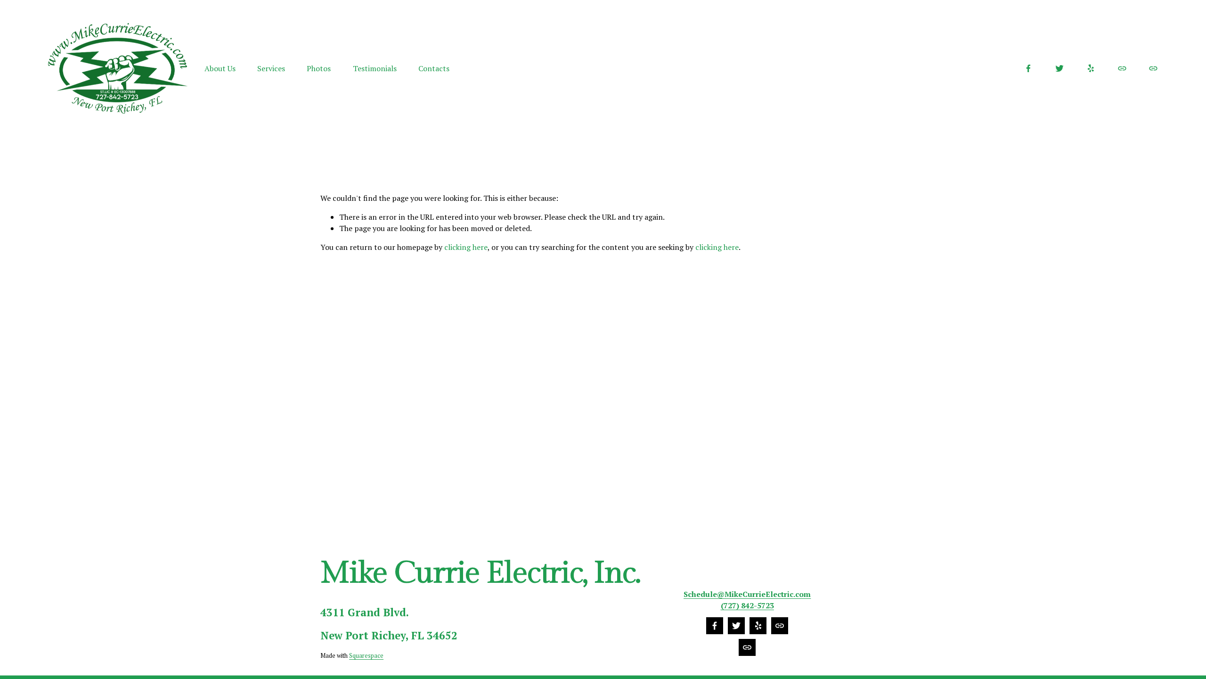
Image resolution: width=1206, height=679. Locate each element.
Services (271, 68)
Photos (319, 68)
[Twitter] (1059, 68)
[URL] (1122, 68)
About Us (220, 68)
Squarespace (366, 656)
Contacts (433, 68)
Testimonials (375, 68)
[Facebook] (1028, 68)
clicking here (466, 247)
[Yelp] (1090, 68)
